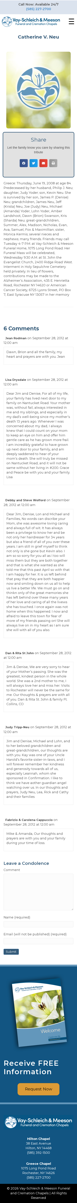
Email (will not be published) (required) (35, 934)
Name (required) (17, 917)
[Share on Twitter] (34, 163)
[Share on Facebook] (24, 163)
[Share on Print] (53, 163)
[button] (70, 21)
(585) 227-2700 (38, 9)
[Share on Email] (43, 163)
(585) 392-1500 (38, 1153)
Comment (12, 870)
